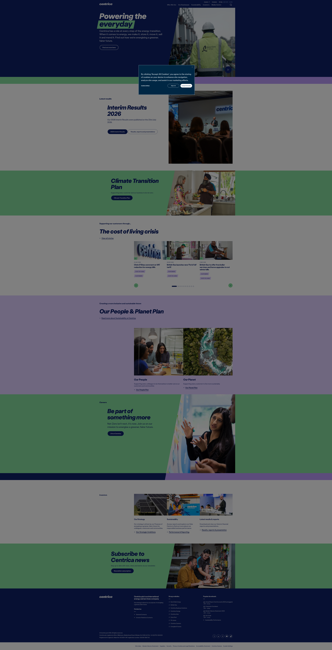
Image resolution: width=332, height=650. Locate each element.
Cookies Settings (145, 85)
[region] (167, 80)
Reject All (173, 85)
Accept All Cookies (186, 85)
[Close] (192, 67)
